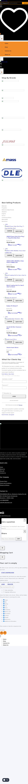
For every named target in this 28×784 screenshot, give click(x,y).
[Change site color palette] (5, 780)
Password (7, 385)
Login (14, 396)
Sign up (20, 405)
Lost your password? (14, 400)
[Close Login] (2, 548)
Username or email (9, 379)
